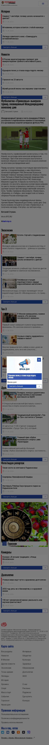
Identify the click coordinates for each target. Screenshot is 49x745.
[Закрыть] (39, 360)
